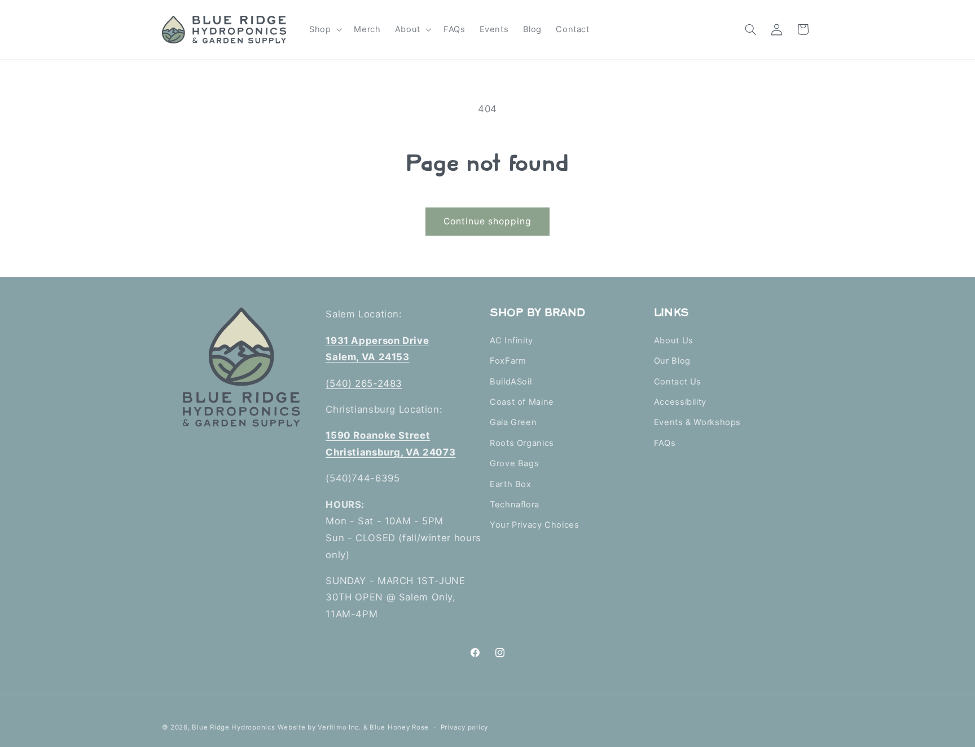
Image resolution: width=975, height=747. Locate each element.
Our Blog (672, 361)
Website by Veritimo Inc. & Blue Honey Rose (353, 727)
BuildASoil (511, 382)
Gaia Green (513, 422)
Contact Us (677, 382)
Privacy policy (464, 727)
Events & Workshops (697, 422)
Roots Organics (522, 443)
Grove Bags (514, 463)
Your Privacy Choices (534, 525)
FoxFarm (508, 361)
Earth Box (511, 484)
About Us (673, 340)
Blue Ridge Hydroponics (233, 727)
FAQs (665, 443)
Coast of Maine (522, 402)
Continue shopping (487, 221)
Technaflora (514, 505)
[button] (324, 29)
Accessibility (680, 402)
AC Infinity (511, 340)
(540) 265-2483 (364, 383)
